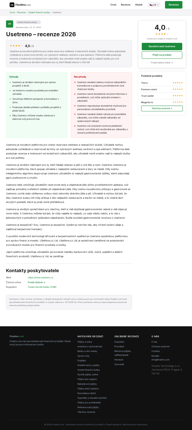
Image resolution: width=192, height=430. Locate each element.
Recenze (125, 4)
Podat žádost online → (162, 62)
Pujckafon (119, 342)
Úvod (113, 4)
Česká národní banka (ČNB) (42, 287)
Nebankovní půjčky (87, 384)
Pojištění (82, 360)
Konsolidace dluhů (87, 393)
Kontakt (155, 356)
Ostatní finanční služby (27, 22)
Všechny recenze (86, 412)
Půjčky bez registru (87, 379)
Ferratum (118, 359)
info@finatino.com (160, 359)
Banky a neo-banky (87, 351)
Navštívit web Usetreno (162, 46)
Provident (119, 346)
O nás (154, 342)
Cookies (156, 351)
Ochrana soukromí (161, 346)
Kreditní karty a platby (89, 365)
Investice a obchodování (90, 346)
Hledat (138, 4)
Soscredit (119, 364)
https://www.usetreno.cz (40, 277)
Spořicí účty (83, 356)
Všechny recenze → (162, 108)
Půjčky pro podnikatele (89, 402)
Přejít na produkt (162, 55)
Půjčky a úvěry (85, 342)
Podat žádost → (36, 282)
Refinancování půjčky (88, 407)
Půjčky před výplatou (88, 388)
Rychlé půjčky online (88, 374)
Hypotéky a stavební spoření (92, 398)
